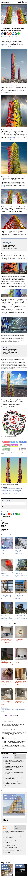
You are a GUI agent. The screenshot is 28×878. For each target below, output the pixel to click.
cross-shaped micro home (15, 137)
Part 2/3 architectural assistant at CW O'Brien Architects (14, 846)
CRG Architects (5, 86)
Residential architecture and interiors (11, 488)
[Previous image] (2, 15)
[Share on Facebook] (2, 33)
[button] (23, 2)
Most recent (17, 756)
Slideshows (16, 493)
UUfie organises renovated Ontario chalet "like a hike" (14, 777)
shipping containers (11, 46)
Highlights (8, 862)
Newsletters (5, 529)
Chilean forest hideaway (5, 866)
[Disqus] (14, 731)
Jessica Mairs (4, 36)
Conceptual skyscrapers (19, 491)
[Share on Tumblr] (16, 33)
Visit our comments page (7, 709)
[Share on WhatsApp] (18, 33)
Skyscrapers (18, 490)
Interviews (4, 523)
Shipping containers (6, 491)
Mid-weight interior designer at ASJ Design (14, 831)
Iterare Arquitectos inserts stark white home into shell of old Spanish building (14, 760)
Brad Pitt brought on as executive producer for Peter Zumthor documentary (14, 766)
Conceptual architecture (7, 490)
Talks (3, 526)
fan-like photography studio (8, 139)
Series (3, 522)
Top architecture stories (9, 753)
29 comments (4, 39)
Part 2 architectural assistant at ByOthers (13, 841)
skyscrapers (4, 44)
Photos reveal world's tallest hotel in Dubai (14, 772)
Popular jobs (5, 827)
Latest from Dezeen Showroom (11, 624)
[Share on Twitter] (5, 33)
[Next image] (25, 15)
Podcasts (4, 531)
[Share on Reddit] (10, 33)
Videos (3, 528)
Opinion (3, 525)
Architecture (4, 493)
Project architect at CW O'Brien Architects (13, 851)
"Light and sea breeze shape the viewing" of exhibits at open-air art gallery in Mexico (14, 782)
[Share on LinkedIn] (13, 33)
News (10, 493)
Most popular (5, 756)
